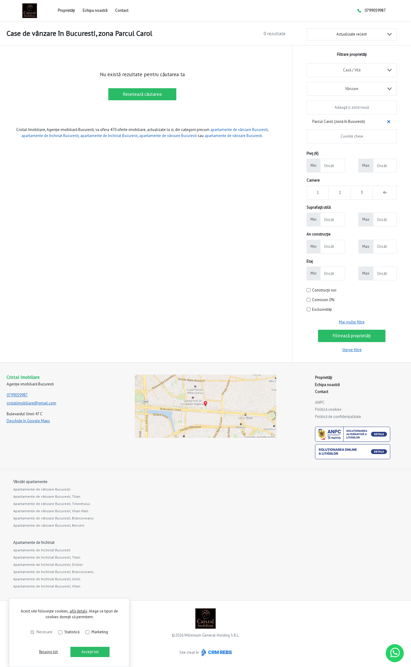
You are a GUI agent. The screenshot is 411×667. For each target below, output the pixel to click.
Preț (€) (313, 153)
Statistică (71, 631)
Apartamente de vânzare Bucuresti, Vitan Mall (50, 511)
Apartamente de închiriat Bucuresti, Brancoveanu (53, 571)
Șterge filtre (352, 349)
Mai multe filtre (352, 322)
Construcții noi (324, 290)
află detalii (78, 611)
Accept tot (90, 651)
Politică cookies (328, 409)
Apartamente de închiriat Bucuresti (41, 550)
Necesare (44, 631)
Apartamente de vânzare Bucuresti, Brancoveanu (53, 518)
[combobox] (352, 70)
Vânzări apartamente (30, 481)
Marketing (99, 631)
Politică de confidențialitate (338, 416)
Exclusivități (322, 309)
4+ (385, 192)
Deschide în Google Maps (28, 420)
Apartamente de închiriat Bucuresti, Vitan (46, 586)
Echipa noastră (95, 10)
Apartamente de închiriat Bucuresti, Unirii (46, 579)
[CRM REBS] (216, 652)
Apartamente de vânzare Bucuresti (41, 489)
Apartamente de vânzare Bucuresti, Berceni (48, 525)
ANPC (320, 402)
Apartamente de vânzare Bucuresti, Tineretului (51, 503)
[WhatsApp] (395, 653)
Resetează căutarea (142, 94)
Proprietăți (66, 10)
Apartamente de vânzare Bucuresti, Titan (46, 496)
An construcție (319, 234)
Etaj (310, 261)
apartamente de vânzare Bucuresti (239, 129)
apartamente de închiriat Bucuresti (50, 135)
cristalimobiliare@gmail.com (31, 403)
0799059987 (375, 10)
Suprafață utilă (319, 207)
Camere (313, 180)
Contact (121, 10)
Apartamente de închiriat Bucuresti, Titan (46, 557)
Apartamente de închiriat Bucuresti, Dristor (48, 564)
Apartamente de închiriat (33, 542)
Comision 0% (323, 299)
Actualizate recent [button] (351, 34)
